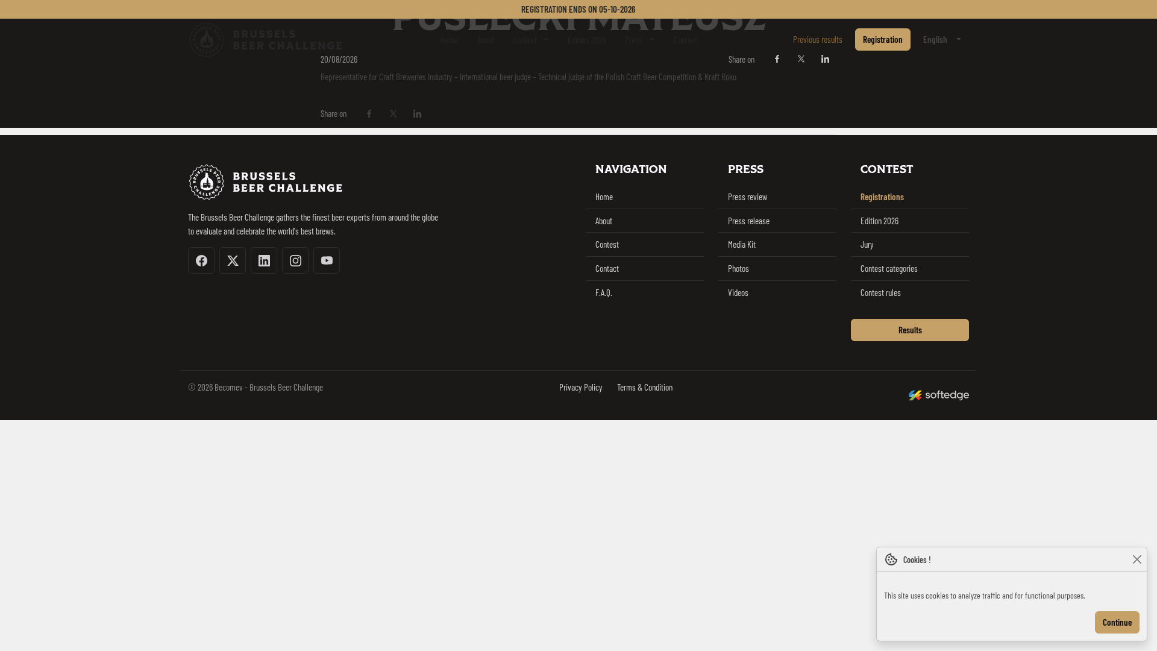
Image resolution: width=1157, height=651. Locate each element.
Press (633, 39)
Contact (685, 39)
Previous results (817, 39)
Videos (738, 292)
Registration (883, 39)
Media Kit (742, 244)
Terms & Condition (645, 387)
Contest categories (889, 268)
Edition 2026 (587, 39)
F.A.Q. (603, 292)
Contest (525, 39)
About (485, 39)
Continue (1117, 622)
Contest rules (881, 292)
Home (449, 39)
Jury (867, 244)
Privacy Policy (581, 387)
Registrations (882, 196)
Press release (749, 220)
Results (910, 329)
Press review (747, 196)
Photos (738, 268)
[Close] (1136, 559)
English (935, 39)
